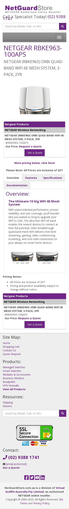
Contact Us (9, 350)
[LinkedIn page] (42, 478)
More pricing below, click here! (34, 163)
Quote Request (12, 354)
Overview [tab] (13, 178)
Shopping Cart (11, 346)
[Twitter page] (32, 478)
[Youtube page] (37, 478)
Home (6, 343)
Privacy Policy (41, 503)
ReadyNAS (9, 382)
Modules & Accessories (17, 374)
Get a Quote (34, 152)
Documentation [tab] (17, 185)
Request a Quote (30, 146)
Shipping (8, 402)
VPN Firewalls (11, 385)
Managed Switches (14, 367)
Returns (7, 406)
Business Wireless (13, 378)
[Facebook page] (26, 478)
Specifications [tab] (52, 178)
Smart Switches (12, 371)
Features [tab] (31, 178)
